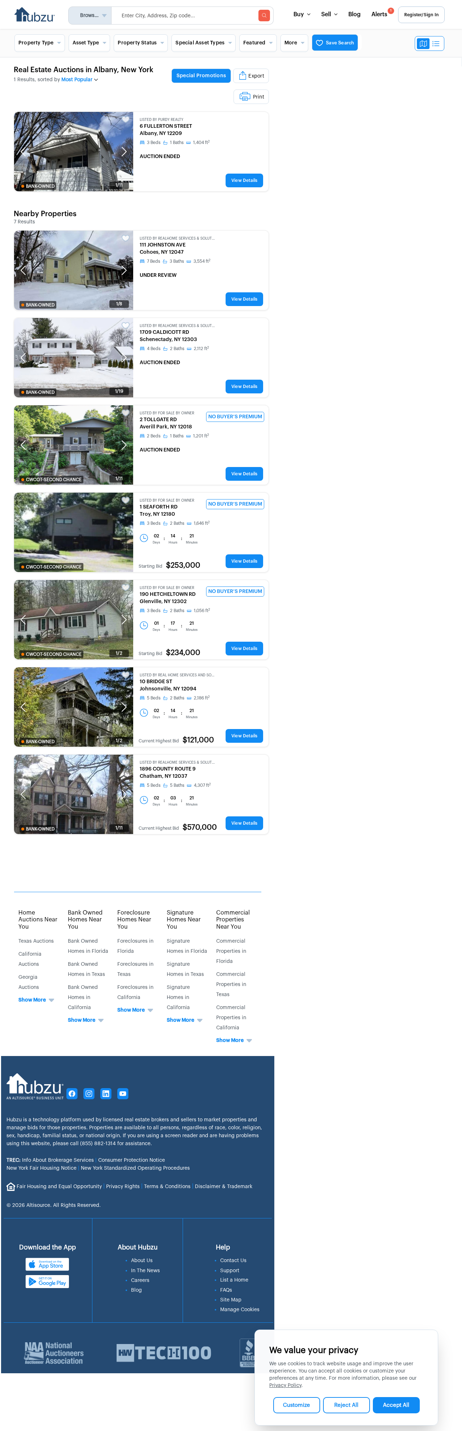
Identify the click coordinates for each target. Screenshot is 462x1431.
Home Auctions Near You (37, 919)
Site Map (230, 1300)
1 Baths (177, 142)
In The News (145, 1270)
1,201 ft (201, 436)
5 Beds (154, 698)
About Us (142, 1260)
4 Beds (154, 348)
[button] (23, 151)
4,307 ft (202, 785)
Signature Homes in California (178, 997)
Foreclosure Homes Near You (134, 919)
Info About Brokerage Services (50, 1160)
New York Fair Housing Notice (41, 1168)
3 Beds (154, 142)
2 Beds (154, 436)
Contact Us (233, 1260)
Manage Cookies (240, 1309)
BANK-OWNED (40, 186)
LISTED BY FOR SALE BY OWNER (167, 413)
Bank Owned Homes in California (83, 997)
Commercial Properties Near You (233, 919)
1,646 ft (202, 523)
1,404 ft (201, 142)
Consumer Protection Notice (131, 1160)
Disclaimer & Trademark (223, 1186)
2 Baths (177, 348)
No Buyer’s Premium (235, 416)
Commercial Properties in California (231, 1017)
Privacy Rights (123, 1186)
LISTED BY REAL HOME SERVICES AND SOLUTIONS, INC (177, 675)
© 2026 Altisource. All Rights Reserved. (53, 1205)
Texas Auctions (36, 941)
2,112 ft (201, 348)
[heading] (208, 86)
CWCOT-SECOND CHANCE (54, 479)
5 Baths (177, 785)
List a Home (234, 1280)
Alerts (381, 13)
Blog (354, 14)
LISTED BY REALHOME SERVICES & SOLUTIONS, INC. (177, 238)
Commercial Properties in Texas (231, 984)
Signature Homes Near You (184, 919)
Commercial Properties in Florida (231, 951)
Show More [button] (32, 1000)
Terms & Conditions (167, 1186)
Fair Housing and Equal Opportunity (59, 1186)
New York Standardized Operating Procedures (135, 1168)
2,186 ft (202, 698)
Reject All (346, 1405)
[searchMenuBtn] (264, 15)
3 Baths (177, 261)
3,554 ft (201, 261)
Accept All (396, 1405)
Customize (296, 1405)
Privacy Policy (285, 1385)
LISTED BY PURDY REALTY (161, 120)
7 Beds (153, 261)
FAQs (226, 1290)
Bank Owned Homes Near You (85, 919)
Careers (140, 1280)
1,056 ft (202, 610)
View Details (244, 180)
